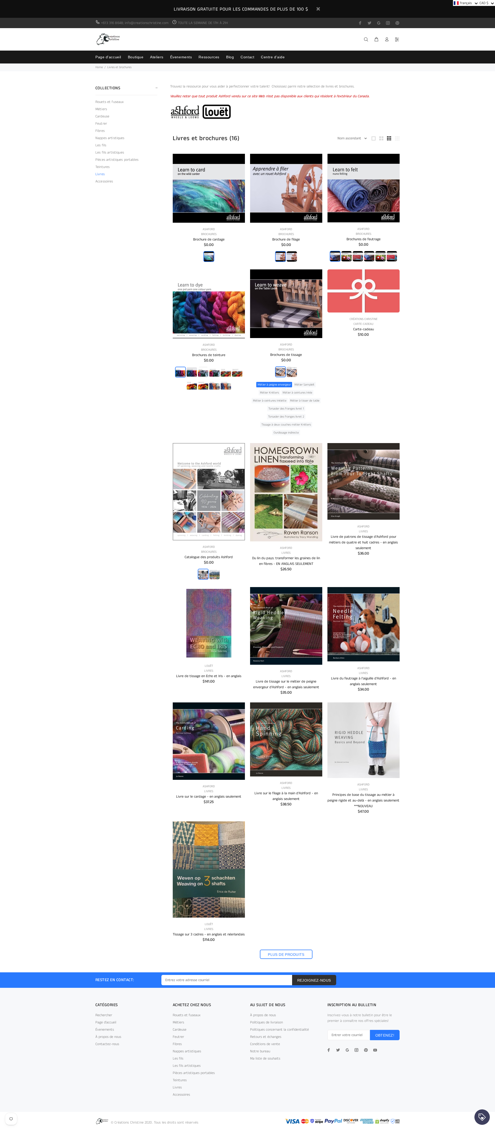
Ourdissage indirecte (286, 432)
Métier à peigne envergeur (274, 384)
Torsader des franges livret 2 (286, 416)
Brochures (209, 234)
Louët (209, 666)
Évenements (104, 1029)
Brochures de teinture (208, 355)
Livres (100, 174)
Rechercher (103, 1015)
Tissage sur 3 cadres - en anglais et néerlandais (209, 934)
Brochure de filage (286, 239)
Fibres (100, 130)
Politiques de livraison (266, 1022)
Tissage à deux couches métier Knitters (286, 424)
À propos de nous (108, 1036)
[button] (465, 3)
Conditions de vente (265, 1044)
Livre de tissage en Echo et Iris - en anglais (208, 676)
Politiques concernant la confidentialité (279, 1029)
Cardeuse (102, 116)
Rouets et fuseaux (109, 102)
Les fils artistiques (109, 152)
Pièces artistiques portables (116, 159)
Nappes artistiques (110, 138)
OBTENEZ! (384, 1035)
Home (99, 67)
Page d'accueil (105, 1022)
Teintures (102, 167)
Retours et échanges (265, 1036)
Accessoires (104, 181)
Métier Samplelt (304, 384)
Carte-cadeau (363, 324)
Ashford (209, 229)
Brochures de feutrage (363, 239)
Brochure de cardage (209, 239)
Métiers (101, 109)
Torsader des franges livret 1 (286, 408)
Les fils (100, 145)
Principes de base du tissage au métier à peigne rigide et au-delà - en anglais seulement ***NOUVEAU (363, 800)
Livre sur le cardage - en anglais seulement (208, 796)
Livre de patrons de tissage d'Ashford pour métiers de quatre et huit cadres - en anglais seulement (363, 542)
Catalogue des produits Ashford (209, 557)
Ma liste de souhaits (265, 1058)
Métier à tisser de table (304, 400)
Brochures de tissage (286, 354)
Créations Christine (363, 319)
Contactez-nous (107, 1044)
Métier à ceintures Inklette (269, 400)
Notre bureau (260, 1051)
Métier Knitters (269, 392)
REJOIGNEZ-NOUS (314, 980)
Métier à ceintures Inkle (297, 392)
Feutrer (101, 123)
